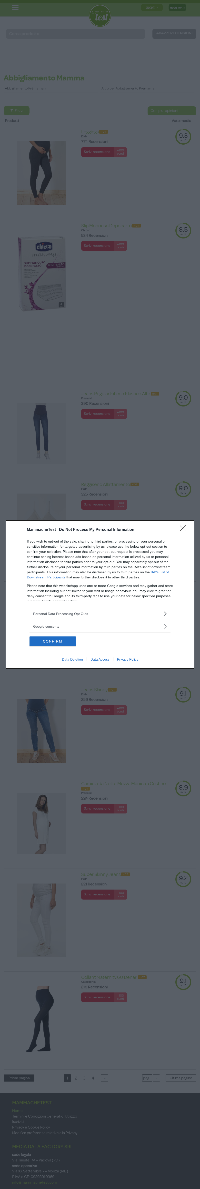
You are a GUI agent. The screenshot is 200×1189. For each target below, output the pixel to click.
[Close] (184, 530)
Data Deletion (72, 659)
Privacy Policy (127, 659)
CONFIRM (52, 641)
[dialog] (100, 594)
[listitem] (100, 613)
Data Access (100, 659)
